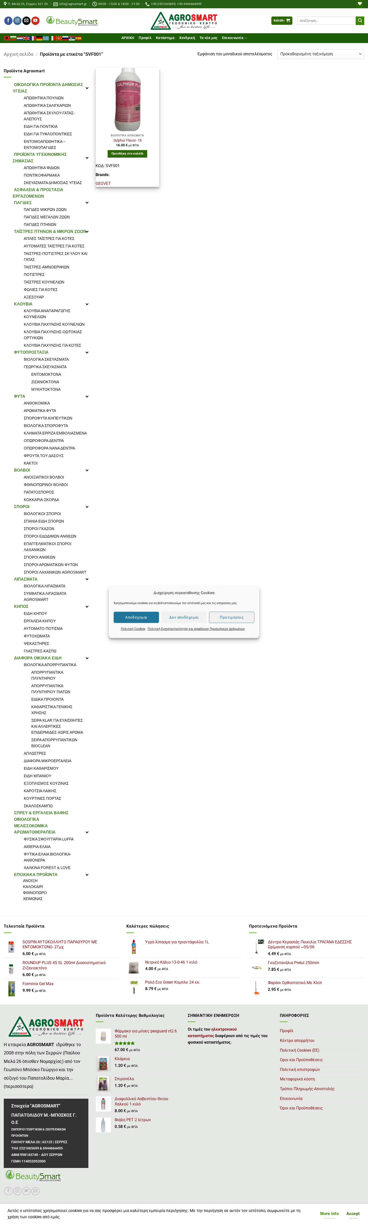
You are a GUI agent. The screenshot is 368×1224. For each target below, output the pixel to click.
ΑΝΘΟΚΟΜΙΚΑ (37, 403)
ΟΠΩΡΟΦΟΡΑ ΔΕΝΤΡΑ (44, 441)
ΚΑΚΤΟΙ (31, 463)
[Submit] (360, 21)
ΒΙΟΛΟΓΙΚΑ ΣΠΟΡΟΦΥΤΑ (46, 426)
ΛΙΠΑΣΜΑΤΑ (26, 579)
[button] (281, 21)
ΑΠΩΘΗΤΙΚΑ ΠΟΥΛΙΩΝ (44, 98)
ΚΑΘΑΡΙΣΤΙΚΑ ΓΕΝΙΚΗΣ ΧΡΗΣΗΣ (51, 710)
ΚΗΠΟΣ (21, 606)
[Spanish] (78, 38)
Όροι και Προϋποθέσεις (301, 1108)
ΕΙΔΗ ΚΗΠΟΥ (35, 613)
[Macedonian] (59, 38)
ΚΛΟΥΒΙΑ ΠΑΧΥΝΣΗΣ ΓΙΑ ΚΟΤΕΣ (52, 345)
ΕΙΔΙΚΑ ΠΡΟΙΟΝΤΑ (47, 699)
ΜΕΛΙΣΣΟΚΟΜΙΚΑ (31, 826)
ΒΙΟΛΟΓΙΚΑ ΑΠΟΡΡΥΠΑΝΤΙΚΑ (50, 665)
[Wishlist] (360, 4)
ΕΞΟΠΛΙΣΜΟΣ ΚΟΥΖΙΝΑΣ (46, 783)
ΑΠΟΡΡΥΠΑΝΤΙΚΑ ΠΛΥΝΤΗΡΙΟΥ (47, 675)
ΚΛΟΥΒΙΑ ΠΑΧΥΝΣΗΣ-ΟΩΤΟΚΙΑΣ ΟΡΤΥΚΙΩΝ (53, 335)
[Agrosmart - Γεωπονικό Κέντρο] (184, 20)
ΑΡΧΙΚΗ (127, 38)
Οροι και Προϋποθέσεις (301, 1059)
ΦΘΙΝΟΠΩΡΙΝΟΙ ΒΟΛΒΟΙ (46, 485)
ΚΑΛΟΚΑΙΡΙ (33, 887)
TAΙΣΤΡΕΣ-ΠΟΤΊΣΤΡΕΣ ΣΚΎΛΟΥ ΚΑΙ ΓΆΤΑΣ (55, 256)
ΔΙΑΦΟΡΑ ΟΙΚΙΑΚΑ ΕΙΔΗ (38, 658)
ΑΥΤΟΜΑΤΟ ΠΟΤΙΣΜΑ (43, 628)
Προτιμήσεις (232, 617)
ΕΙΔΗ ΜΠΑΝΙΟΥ (37, 776)
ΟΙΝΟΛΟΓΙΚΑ (26, 819)
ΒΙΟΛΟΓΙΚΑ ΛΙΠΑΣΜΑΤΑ (44, 586)
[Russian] (65, 38)
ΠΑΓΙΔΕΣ (23, 203)
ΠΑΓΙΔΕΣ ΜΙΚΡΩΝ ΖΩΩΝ (45, 209)
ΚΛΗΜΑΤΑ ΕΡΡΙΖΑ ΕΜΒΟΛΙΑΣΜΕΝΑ (55, 433)
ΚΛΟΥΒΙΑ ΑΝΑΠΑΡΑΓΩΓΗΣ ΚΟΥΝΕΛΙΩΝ (47, 314)
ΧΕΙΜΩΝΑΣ (33, 899)
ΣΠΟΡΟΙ (21, 507)
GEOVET (103, 183)
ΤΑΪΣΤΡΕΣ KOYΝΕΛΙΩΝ (44, 282)
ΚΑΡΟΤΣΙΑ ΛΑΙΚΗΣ (40, 791)
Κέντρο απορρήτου (297, 1040)
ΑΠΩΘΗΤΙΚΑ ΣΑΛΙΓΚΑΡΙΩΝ (47, 105)
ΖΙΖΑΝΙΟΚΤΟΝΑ (45, 382)
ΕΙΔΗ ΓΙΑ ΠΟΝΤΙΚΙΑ (41, 126)
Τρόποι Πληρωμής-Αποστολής (307, 1088)
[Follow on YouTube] (35, 21)
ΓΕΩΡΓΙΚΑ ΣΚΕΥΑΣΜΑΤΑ (45, 367)
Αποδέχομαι (136, 617)
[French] (33, 38)
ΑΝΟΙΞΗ (30, 881)
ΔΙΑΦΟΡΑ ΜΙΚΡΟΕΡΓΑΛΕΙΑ (47, 761)
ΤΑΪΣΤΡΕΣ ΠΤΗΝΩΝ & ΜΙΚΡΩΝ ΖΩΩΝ (50, 231)
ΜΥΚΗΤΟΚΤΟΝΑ (46, 389)
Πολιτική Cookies (133, 629)
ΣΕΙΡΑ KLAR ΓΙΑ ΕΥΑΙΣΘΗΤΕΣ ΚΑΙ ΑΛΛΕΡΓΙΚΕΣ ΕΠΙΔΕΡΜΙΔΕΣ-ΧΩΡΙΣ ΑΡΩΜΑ (57, 726)
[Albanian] (7, 38)
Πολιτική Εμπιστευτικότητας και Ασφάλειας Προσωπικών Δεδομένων (196, 629)
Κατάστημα (165, 38)
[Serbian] (72, 38)
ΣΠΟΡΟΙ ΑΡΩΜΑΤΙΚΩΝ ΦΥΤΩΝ (51, 565)
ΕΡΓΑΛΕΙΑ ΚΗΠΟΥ (40, 621)
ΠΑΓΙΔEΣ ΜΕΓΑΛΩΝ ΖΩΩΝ (47, 217)
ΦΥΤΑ (19, 396)
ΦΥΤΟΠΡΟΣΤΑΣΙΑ (31, 352)
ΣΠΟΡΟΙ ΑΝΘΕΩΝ (39, 557)
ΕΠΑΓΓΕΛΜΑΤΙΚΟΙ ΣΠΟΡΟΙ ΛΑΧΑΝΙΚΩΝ (47, 547)
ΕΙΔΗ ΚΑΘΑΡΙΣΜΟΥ (41, 768)
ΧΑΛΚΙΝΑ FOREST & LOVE (47, 868)
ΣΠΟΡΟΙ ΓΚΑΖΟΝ (39, 529)
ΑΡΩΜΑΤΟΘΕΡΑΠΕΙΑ (35, 832)
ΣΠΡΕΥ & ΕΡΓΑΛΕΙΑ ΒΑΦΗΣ (41, 813)
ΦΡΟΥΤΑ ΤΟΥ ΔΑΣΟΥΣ (44, 456)
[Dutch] (20, 38)
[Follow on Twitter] (26, 1191)
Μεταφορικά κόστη (297, 1079)
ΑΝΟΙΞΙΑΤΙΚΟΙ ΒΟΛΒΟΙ (44, 477)
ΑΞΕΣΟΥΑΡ (34, 297)
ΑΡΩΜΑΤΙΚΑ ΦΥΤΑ (40, 411)
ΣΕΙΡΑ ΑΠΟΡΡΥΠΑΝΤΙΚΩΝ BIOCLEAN (54, 743)
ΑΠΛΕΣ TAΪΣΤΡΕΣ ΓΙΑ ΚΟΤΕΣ (49, 238)
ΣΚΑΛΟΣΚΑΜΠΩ (38, 806)
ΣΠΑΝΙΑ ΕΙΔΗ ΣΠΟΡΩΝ (44, 521)
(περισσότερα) (18, 1086)
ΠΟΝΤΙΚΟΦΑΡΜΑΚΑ (42, 175)
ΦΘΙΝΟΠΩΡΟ (35, 893)
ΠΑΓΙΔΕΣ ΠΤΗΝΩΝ (40, 224)
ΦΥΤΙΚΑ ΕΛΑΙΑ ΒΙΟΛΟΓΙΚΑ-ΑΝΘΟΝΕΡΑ (47, 857)
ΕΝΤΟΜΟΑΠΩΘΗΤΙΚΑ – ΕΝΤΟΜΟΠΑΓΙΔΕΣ (44, 144)
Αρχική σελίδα (18, 54)
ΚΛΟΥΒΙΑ (23, 304)
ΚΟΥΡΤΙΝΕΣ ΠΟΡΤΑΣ (42, 798)
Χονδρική (187, 38)
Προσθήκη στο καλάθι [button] (127, 153)
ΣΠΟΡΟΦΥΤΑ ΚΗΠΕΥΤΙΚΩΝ (48, 418)
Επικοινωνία (232, 38)
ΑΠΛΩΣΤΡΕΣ (35, 753)
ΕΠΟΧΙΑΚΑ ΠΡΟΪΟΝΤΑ (36, 875)
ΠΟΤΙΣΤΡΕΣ (34, 274)
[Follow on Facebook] (8, 21)
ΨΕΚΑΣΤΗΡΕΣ (36, 643)
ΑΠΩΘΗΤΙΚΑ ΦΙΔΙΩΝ (42, 168)
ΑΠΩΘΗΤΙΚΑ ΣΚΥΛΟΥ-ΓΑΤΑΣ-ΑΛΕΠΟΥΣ (49, 116)
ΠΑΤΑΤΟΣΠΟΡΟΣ (39, 492)
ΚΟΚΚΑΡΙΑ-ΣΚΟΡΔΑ (41, 500)
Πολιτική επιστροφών (300, 1069)
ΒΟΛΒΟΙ (22, 470)
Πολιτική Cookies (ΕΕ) (299, 1050)
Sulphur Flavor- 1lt (127, 140)
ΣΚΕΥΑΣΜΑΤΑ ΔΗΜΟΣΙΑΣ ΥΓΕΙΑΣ (53, 183)
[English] (26, 38)
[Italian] (52, 38)
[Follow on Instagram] (17, 21)
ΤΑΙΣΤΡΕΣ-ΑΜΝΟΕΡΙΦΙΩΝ (46, 267)
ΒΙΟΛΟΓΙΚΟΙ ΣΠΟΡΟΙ (42, 514)
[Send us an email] (26, 21)
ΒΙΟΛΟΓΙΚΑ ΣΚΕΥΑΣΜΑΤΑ (46, 359)
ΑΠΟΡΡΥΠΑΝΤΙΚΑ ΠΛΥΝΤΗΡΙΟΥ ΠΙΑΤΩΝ (50, 689)
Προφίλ (145, 38)
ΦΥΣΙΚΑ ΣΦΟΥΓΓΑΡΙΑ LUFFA (49, 839)
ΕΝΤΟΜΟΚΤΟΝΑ (46, 374)
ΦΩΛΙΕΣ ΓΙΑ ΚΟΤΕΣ (41, 289)
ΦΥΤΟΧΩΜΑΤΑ (37, 636)
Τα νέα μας (209, 38)
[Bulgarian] (13, 38)
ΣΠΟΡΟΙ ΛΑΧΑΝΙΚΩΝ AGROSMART (55, 572)
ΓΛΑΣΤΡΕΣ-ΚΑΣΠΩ (40, 651)
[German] (39, 38)
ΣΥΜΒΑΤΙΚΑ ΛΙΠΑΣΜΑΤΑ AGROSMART (45, 596)
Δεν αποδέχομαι (184, 617)
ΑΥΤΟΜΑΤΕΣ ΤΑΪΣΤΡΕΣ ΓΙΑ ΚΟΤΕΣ (54, 246)
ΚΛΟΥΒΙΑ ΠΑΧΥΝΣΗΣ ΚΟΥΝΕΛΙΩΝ (54, 324)
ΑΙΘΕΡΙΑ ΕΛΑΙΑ (37, 847)
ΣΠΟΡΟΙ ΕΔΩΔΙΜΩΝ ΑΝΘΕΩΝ (50, 536)
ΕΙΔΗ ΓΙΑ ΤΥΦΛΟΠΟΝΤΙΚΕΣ (48, 134)
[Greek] (46, 38)
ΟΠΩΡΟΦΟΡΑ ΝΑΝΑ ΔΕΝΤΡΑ (49, 448)
